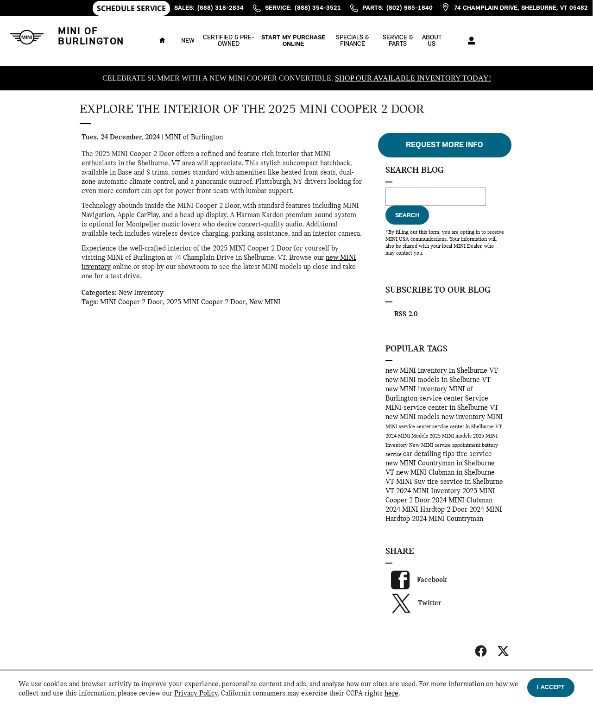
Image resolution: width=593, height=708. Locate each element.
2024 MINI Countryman (447, 519)
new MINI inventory (417, 389)
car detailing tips (429, 454)
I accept (551, 687)
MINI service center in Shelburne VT (441, 408)
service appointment (458, 445)
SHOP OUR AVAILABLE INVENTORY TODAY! (413, 78)
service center (442, 398)
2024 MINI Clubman (462, 500)
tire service (474, 454)
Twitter (429, 603)
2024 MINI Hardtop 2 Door (427, 510)
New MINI (265, 302)
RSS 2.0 (404, 314)
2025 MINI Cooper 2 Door (206, 302)
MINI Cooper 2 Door (131, 302)
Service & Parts (398, 41)
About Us (432, 41)
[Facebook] (481, 651)
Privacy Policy (196, 693)
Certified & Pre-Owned (228, 41)
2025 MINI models (451, 436)
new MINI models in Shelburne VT (438, 380)
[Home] (27, 37)
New (188, 41)
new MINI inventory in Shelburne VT (441, 371)
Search (407, 215)
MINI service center (408, 427)
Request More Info (444, 145)
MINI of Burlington (194, 137)
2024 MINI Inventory (429, 491)
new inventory (464, 417)
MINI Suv (411, 482)
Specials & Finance (352, 41)
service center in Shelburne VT (467, 427)
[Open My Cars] (469, 41)
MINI (495, 417)
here (391, 693)
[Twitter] (503, 651)
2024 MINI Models (407, 436)
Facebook (432, 580)
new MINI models (413, 417)
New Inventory (141, 293)
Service (476, 398)
